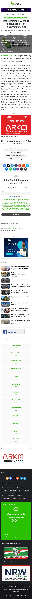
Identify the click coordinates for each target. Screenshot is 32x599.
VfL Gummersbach (6, 498)
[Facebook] (4, 165)
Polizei (27, 493)
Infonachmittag (16, 152)
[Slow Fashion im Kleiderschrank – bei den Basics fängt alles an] (5, 310)
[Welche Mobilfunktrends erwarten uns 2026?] (5, 304)
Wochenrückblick (17, 196)
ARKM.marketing (16, 113)
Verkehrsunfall (19, 495)
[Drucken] (25, 169)
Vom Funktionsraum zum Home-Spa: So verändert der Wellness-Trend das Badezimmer (21, 322)
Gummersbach (20, 14)
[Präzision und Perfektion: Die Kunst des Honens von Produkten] (5, 316)
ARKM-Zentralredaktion (8, 30)
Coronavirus (12, 487)
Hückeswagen (13, 490)
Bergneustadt (5, 487)
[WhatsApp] (10, 169)
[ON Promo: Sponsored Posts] (16, 10)
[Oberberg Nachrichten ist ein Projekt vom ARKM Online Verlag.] (13, 464)
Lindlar (20, 490)
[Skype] (27, 165)
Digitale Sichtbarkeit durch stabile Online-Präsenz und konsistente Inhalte (20, 268)
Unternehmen (11, 495)
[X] (8, 165)
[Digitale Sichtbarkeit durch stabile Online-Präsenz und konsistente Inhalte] (5, 268)
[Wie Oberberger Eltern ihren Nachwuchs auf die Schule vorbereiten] (5, 274)
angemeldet (11, 228)
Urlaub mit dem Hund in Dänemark (20, 279)
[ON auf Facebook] (13, 334)
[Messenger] (6, 169)
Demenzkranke (10, 149)
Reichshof (4, 495)
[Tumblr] (16, 165)
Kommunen (15, 17)
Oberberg (11, 493)
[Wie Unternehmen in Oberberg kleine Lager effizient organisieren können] (5, 286)
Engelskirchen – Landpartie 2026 (19, 297)
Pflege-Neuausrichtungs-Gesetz (16, 155)
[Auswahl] (2, 4)
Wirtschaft (25, 498)
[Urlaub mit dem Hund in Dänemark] (5, 280)
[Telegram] (14, 169)
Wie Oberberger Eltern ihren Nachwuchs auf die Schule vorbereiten (18, 274)
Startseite (12, 14)
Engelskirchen (20, 487)
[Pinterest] (19, 165)
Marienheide (26, 490)
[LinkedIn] (12, 165)
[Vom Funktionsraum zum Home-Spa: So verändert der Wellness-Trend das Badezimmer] (5, 322)
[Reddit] (23, 165)
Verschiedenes (23, 17)
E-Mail (16, 190)
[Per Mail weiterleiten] (21, 169)
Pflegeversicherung (16, 159)
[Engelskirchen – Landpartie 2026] (5, 298)
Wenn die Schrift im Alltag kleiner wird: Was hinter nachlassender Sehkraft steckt (20, 292)
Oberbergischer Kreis (19, 493)
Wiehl (19, 498)
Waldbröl (14, 498)
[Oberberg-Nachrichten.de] (16, 3)
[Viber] (17, 169)
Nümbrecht (4, 493)
